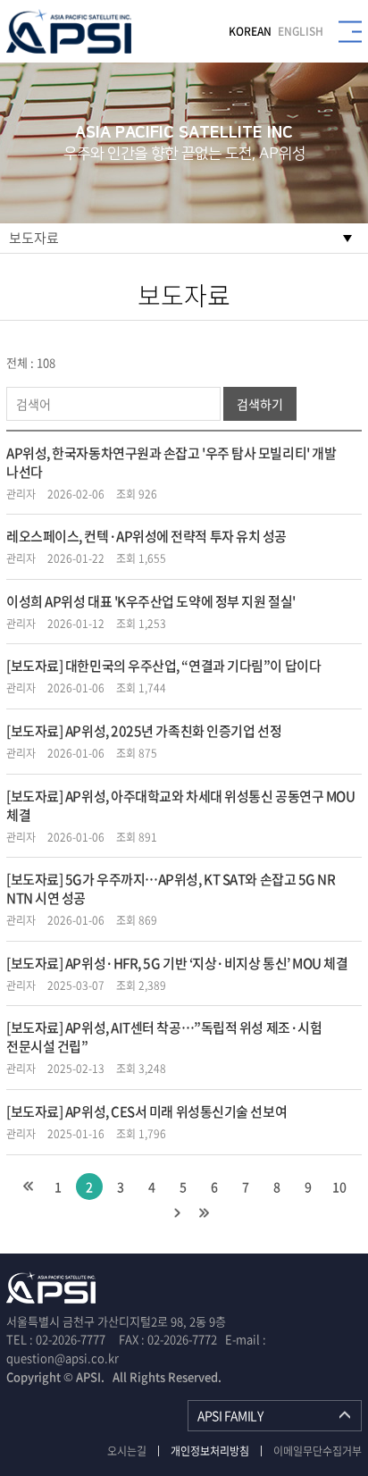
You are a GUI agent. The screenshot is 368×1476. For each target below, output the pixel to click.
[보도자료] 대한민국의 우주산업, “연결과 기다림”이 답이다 (163, 665)
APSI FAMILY (230, 1415)
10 (339, 1186)
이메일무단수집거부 (317, 1451)
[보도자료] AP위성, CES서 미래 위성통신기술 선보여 (146, 1111)
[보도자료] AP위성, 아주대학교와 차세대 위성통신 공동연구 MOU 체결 (180, 805)
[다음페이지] (176, 1213)
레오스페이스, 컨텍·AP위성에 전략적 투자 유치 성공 (146, 536)
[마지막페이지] (203, 1213)
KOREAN (250, 31)
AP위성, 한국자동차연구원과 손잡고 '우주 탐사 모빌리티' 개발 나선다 (171, 462)
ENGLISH (300, 31)
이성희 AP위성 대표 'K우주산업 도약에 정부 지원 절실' (151, 601)
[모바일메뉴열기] (350, 31)
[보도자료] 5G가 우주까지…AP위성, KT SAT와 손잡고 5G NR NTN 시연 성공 (170, 888)
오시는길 (126, 1451)
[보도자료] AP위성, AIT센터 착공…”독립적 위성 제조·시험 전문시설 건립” (164, 1037)
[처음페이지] (27, 1186)
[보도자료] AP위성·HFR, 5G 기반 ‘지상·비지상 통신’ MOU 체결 (177, 963)
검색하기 (260, 404)
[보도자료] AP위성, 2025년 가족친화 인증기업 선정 (143, 731)
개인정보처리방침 (210, 1451)
